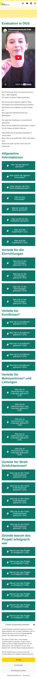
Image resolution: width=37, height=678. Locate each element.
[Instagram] (35, 3)
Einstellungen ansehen (18, 670)
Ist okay (18, 660)
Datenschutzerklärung (14, 675)
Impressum (26, 675)
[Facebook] (31, 3)
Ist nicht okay (18, 665)
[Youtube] (27, 3)
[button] (34, 625)
